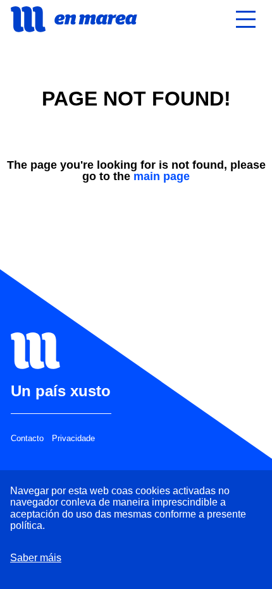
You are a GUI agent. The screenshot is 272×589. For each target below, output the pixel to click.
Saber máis (35, 557)
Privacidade (73, 438)
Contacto (27, 438)
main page (161, 176)
